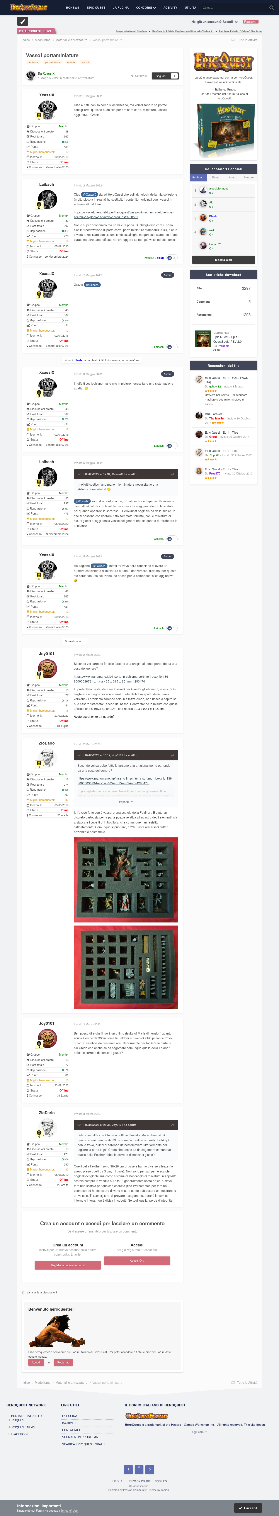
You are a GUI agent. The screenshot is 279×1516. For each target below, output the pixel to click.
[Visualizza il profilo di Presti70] (199, 471)
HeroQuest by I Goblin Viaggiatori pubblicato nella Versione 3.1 (160, 31)
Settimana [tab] (198, 177)
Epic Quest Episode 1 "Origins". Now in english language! (225, 31)
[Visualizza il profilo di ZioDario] (47, 758)
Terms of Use (69, 1510)
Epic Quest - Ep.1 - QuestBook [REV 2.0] (228, 339)
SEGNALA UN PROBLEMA (80, 1437)
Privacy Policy (140, 1481)
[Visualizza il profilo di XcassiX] (31, 76)
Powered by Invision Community (127, 1490)
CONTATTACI (71, 1430)
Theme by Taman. (159, 1490)
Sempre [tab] (249, 177)
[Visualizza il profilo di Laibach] (47, 199)
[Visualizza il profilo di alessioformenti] (203, 190)
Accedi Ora (137, 1260)
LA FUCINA (69, 1416)
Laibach (46, 184)
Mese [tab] (215, 177)
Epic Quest (96, 7)
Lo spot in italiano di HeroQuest (109, 31)
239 (66, 141)
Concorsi (144, 7)
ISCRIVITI (69, 1423)
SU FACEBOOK (18, 1434)
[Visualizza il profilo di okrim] (203, 231)
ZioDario (47, 743)
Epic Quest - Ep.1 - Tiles (221, 432)
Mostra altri (223, 260)
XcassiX (46, 95)
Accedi (36, 1362)
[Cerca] (272, 7)
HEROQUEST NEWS (22, 1427)
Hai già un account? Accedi (213, 21)
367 (66, 231)
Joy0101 (46, 653)
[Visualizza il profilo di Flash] (203, 217)
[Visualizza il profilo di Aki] (203, 204)
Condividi (140, 76)
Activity (170, 7)
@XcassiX (89, 194)
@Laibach (92, 285)
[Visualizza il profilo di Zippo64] (199, 452)
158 (66, 700)
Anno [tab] (232, 177)
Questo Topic (254, 7)
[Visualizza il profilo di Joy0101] (47, 669)
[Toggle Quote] (79, 474)
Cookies (161, 1481)
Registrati (250, 21)
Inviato (233, 386)
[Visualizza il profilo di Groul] (199, 434)
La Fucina (121, 7)
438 (66, 789)
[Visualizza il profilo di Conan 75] (203, 245)
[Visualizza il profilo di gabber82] (199, 379)
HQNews (72, 7)
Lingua (117, 1481)
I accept (249, 1508)
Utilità (190, 7)
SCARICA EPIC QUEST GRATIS (84, 1444)
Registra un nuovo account (68, 1265)
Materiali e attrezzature (79, 78)
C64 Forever (213, 414)
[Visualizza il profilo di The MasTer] (199, 415)
